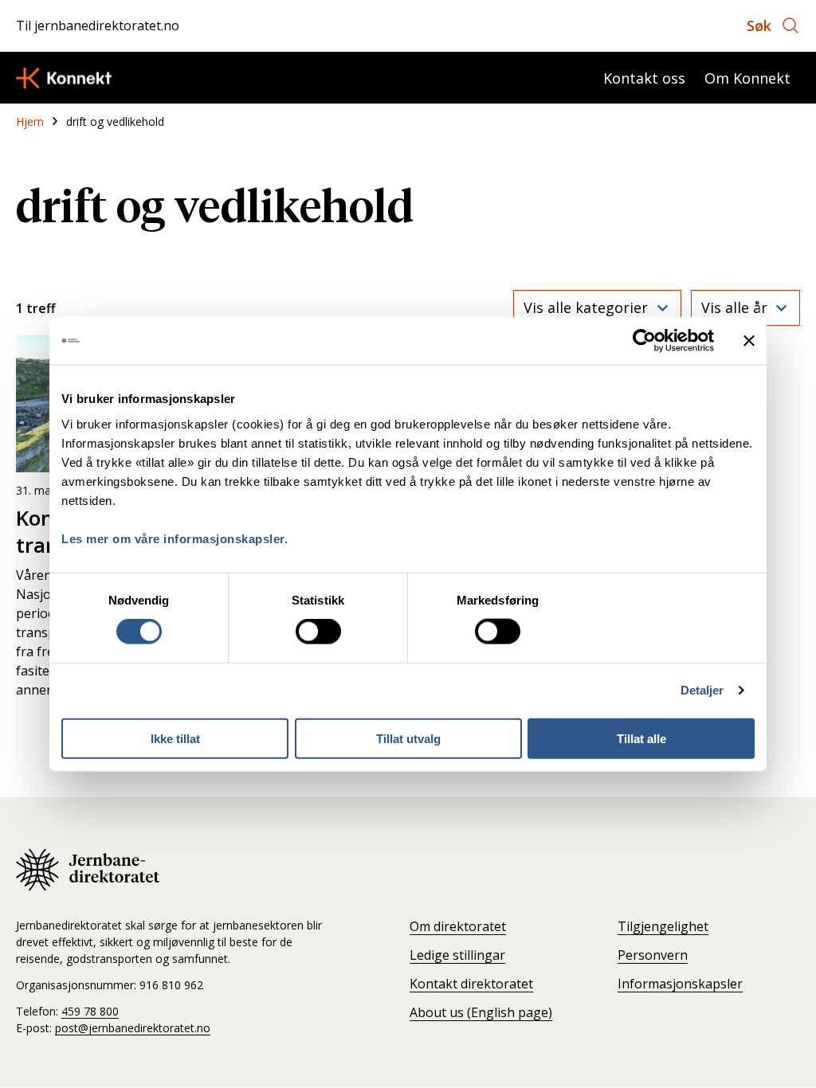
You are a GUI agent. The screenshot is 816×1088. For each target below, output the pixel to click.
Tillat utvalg (408, 738)
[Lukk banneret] (749, 340)
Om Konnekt (747, 78)
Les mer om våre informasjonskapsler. (174, 538)
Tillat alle (641, 738)
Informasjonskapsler (680, 983)
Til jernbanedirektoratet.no (97, 25)
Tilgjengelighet (663, 926)
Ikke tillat (175, 738)
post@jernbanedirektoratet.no (132, 1027)
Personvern (653, 955)
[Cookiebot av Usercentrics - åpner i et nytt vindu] (644, 341)
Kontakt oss (644, 78)
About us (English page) (481, 1012)
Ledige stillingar (457, 955)
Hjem (30, 121)
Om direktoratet (458, 926)
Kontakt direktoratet (471, 983)
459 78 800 (90, 1011)
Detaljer (702, 690)
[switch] (318, 631)
